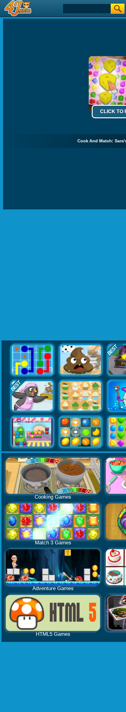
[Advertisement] (63, 275)
